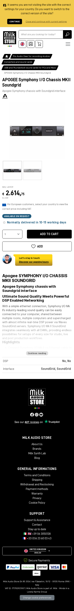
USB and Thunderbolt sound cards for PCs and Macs (30, 68)
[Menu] (68, 44)
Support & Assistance (37, 520)
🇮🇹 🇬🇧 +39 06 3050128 (37, 533)
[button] (37, 551)
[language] (22, 44)
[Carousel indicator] (12, 170)
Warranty (37, 493)
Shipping (37, 479)
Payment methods (37, 489)
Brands (37, 448)
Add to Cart (49, 234)
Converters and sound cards (18, 62)
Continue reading (37, 353)
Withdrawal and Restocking (37, 484)
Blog (37, 457)
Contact (37, 524)
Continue (14, 21)
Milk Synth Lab (37, 453)
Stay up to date (37, 529)
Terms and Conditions (37, 475)
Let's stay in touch (34, 260)
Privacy (37, 498)
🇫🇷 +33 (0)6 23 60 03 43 (37, 538)
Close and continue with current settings (46, 21)
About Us (37, 444)
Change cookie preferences (37, 598)
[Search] (67, 34)
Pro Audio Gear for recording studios (31, 56)
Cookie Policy (37, 502)
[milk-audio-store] (9, 39)
